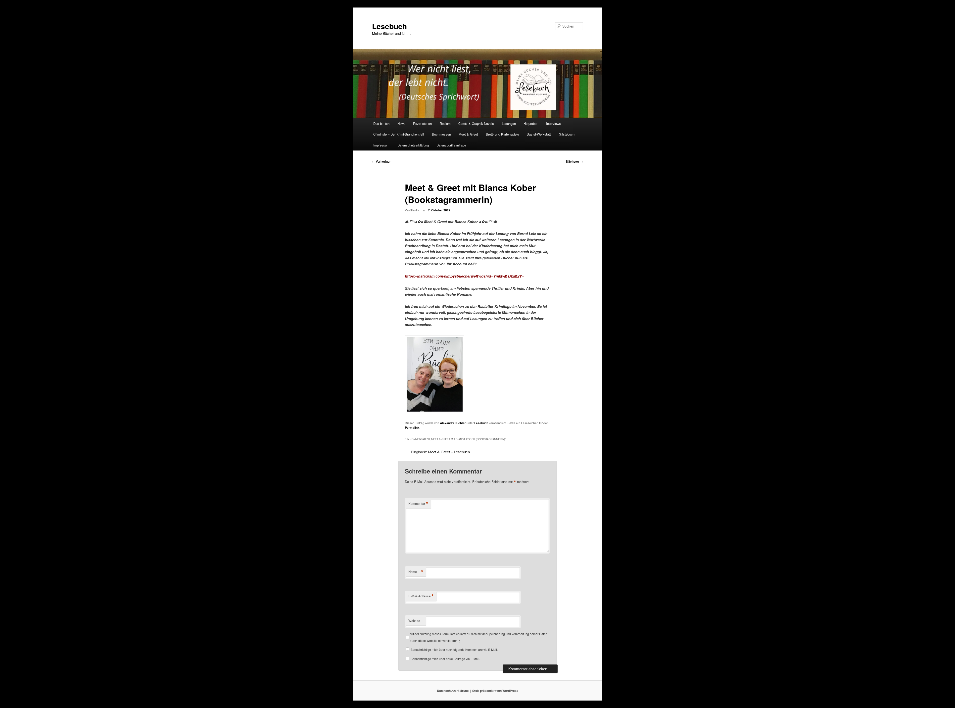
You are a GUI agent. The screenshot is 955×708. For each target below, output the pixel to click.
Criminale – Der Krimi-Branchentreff (398, 134)
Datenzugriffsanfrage (451, 145)
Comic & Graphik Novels (476, 123)
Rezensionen (422, 123)
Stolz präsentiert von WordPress (495, 690)
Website (414, 620)
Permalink (412, 427)
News (401, 123)
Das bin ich (381, 123)
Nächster (574, 161)
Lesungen (509, 123)
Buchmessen (441, 134)
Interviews (553, 123)
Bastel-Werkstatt (539, 134)
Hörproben (531, 123)
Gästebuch (566, 134)
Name (415, 572)
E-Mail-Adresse (421, 596)
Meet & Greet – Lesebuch (449, 451)
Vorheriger (381, 161)
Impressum (381, 145)
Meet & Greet (468, 134)
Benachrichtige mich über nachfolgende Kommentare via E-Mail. (454, 649)
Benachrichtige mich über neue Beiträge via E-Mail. (445, 659)
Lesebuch (389, 26)
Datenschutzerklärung (413, 145)
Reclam (445, 123)
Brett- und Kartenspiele (502, 134)
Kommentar (418, 504)
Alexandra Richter (453, 423)
